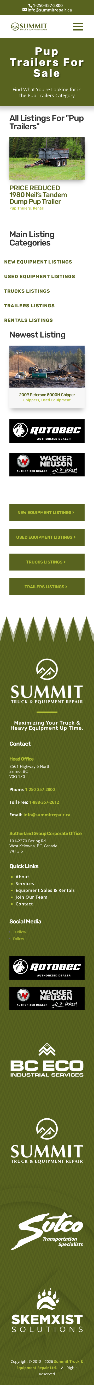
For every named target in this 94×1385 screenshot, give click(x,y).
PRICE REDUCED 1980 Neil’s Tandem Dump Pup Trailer (38, 195)
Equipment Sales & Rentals (45, 890)
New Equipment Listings (38, 262)
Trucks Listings (27, 291)
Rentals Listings (28, 320)
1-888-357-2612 (44, 802)
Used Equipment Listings (39, 276)
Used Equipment (56, 399)
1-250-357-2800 (48, 5)
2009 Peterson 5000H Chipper (47, 394)
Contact (24, 904)
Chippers (31, 399)
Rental (38, 208)
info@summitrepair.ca (47, 815)
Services (25, 883)
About (22, 877)
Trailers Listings (29, 306)
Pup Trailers (20, 208)
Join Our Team (32, 897)
